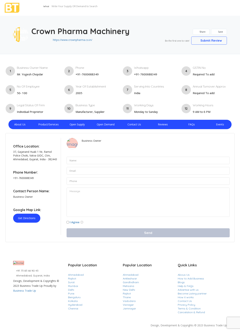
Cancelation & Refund (191, 312)
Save (220, 31)
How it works (186, 297)
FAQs (191, 124)
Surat (71, 282)
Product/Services (48, 124)
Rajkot (72, 278)
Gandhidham (131, 282)
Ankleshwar (130, 278)
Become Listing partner (192, 293)
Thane (127, 297)
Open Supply (77, 124)
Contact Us (134, 124)
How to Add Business (191, 278)
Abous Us (184, 274)
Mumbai (73, 286)
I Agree (75, 222)
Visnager (128, 304)
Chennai (73, 308)
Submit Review (211, 40)
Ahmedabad (76, 274)
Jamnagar (129, 308)
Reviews (163, 124)
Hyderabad (75, 304)
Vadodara (129, 301)
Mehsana (128, 286)
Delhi (71, 289)
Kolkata (73, 301)
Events (220, 124)
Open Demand (106, 124)
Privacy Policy (186, 304)
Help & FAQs (186, 286)
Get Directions (26, 218)
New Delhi (129, 289)
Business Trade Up (24, 290)
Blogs (181, 282)
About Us (20, 124)
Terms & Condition (189, 308)
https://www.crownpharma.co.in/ (72, 40)
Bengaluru (74, 297)
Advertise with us (188, 289)
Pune (71, 293)
